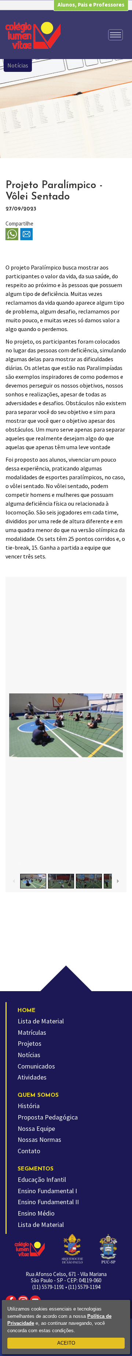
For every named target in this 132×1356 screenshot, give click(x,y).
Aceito (66, 1343)
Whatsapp (12, 234)
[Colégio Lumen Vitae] (33, 35)
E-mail (26, 234)
